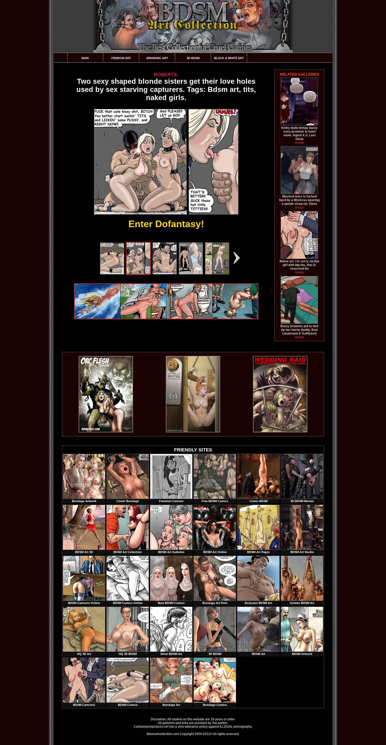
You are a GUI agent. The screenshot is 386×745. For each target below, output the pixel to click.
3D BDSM (193, 58)
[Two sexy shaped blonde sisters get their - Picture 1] (112, 273)
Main (85, 58)
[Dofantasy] (106, 431)
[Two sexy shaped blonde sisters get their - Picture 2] (138, 273)
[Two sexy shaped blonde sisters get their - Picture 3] (165, 273)
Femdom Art (121, 58)
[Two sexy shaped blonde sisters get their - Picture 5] (217, 273)
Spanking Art (157, 58)
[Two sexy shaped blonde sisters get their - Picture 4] (191, 273)
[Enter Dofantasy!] (166, 162)
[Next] (237, 257)
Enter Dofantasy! (166, 223)
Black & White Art (229, 58)
